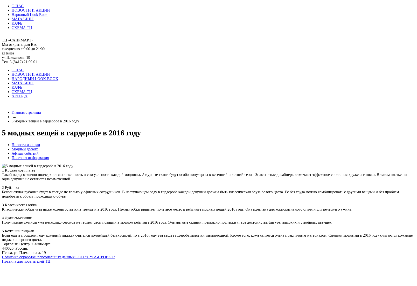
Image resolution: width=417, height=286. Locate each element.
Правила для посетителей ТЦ (26, 261)
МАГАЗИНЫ (23, 19)
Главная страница (26, 112)
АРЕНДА (20, 96)
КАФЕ (17, 23)
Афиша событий (25, 153)
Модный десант (25, 149)
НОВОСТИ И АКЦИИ (31, 10)
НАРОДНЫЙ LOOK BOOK (35, 79)
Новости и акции (26, 145)
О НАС (18, 6)
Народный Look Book (30, 15)
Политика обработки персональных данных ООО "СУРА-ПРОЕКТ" (58, 257)
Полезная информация (30, 158)
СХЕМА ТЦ (22, 28)
